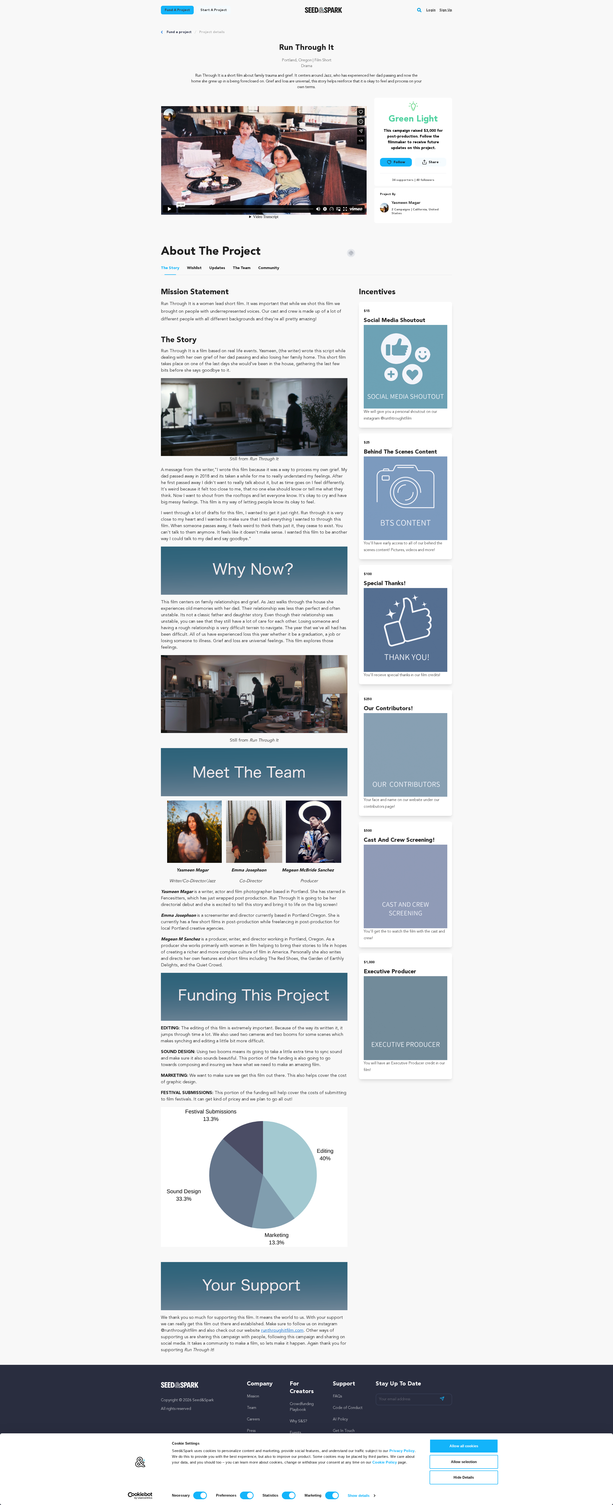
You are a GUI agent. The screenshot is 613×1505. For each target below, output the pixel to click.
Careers (253, 1419)
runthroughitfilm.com (282, 1330)
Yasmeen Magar (406, 203)
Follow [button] (399, 162)
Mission (253, 1396)
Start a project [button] (213, 10)
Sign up (445, 10)
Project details (212, 32)
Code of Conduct (348, 1408)
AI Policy (340, 1419)
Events (295, 1433)
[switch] (247, 1495)
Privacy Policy (402, 1451)
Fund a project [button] (177, 10)
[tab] (170, 269)
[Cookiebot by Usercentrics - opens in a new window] (140, 1495)
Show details (358, 1495)
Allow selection (464, 1462)
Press (251, 1431)
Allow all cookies (463, 1446)
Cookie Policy (384, 1462)
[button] (419, 10)
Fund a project (179, 32)
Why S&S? (298, 1421)
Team (251, 1408)
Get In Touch (344, 1431)
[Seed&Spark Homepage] (323, 10)
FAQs (337, 1396)
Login (431, 10)
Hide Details (464, 1477)
